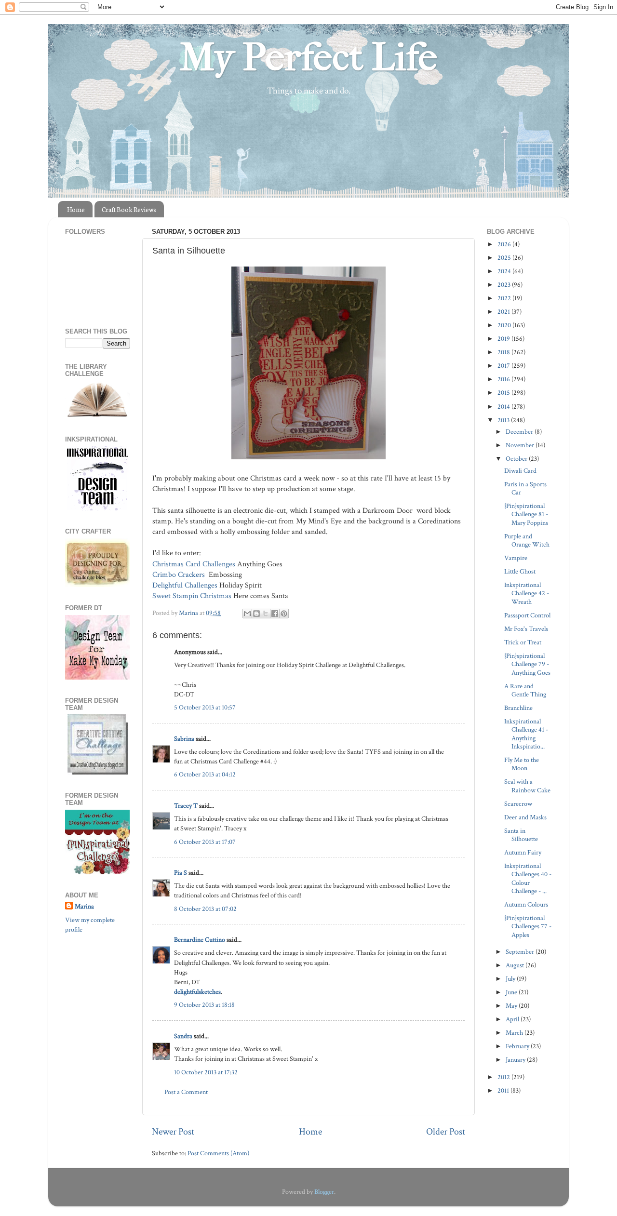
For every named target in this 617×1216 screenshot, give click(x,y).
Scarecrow (518, 803)
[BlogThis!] (256, 613)
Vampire (515, 557)
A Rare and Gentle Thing (525, 690)
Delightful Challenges (184, 585)
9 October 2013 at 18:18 (204, 1004)
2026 (504, 244)
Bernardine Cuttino (199, 939)
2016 (504, 379)
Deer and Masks (525, 817)
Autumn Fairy (522, 852)
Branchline (518, 707)
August (515, 965)
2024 (504, 271)
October (517, 458)
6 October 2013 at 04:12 (205, 774)
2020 (504, 325)
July (511, 978)
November (521, 445)
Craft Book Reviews (129, 209)
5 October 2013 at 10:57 (205, 707)
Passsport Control (527, 615)
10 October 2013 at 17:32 (206, 1072)
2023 (504, 284)
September (521, 951)
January (516, 1059)
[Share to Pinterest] (284, 613)
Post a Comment (186, 1091)
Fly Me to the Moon (521, 764)
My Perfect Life (308, 57)
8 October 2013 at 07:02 (205, 908)
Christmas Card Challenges (193, 564)
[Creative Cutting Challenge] (97, 772)
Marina (84, 906)
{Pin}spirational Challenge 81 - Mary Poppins (526, 514)
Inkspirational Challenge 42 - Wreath (526, 593)
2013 (504, 420)
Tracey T (186, 805)
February (518, 1046)
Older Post (445, 1131)
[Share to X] (265, 613)
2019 (504, 338)
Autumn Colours (526, 904)
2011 (503, 1090)
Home (76, 209)
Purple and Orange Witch (527, 540)
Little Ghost (520, 571)
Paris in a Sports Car (525, 488)
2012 (504, 1077)
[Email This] (247, 613)
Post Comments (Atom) (218, 1153)
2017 (504, 365)
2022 (504, 298)
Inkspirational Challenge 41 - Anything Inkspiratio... (526, 734)
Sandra (183, 1036)
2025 (504, 257)
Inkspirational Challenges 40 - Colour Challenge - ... (527, 878)
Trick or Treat (522, 642)
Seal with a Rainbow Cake (527, 785)
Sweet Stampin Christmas (191, 596)
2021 (504, 311)
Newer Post (173, 1131)
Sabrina (184, 738)
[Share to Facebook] (275, 613)
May (512, 1005)
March (515, 1032)
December (520, 431)
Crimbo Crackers (178, 575)
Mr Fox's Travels (526, 628)
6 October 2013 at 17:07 (205, 841)
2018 (504, 352)
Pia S (180, 872)
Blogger (324, 1191)
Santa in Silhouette (521, 834)
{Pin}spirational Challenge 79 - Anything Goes (527, 664)
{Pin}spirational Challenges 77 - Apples (527, 926)
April (513, 1019)
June (512, 992)
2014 (504, 406)
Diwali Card (520, 470)
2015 (504, 392)
